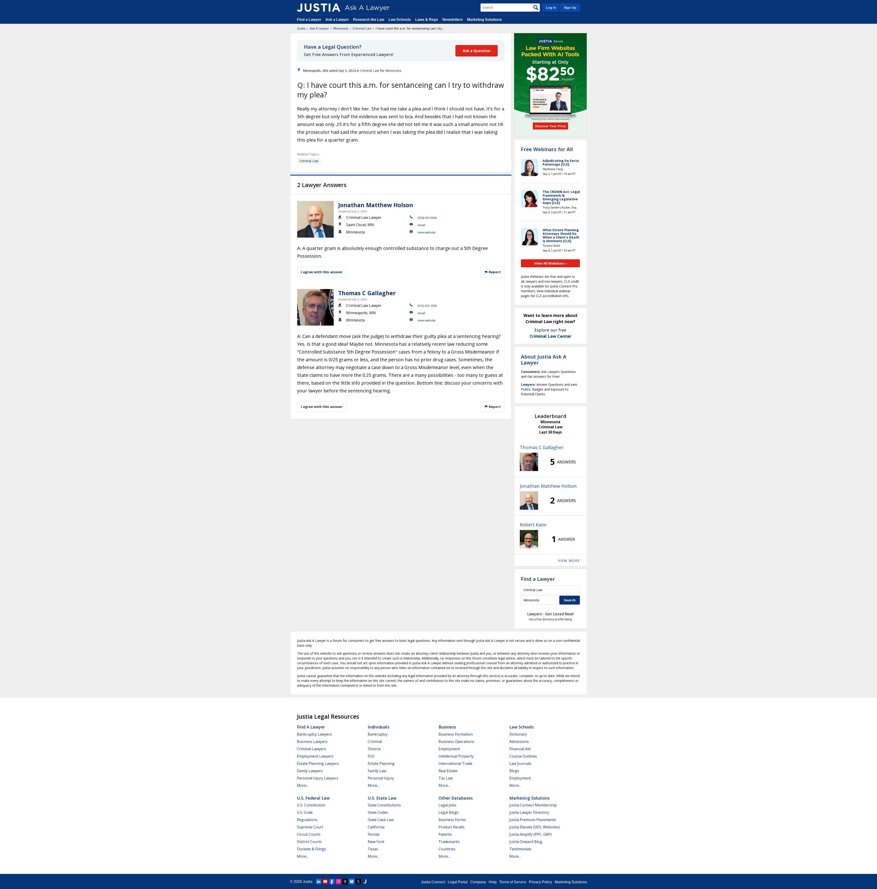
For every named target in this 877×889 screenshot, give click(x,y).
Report (494, 272)
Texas (373, 849)
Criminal (375, 741)
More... (302, 785)
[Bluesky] (351, 881)
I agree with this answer (322, 272)
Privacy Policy (540, 882)
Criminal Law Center (550, 336)
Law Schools (399, 19)
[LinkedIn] (318, 881)
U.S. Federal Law (313, 798)
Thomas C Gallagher (367, 293)
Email (421, 225)
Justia (301, 28)
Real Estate (447, 770)
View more (569, 560)
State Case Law (381, 819)
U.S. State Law (382, 798)
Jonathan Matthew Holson (375, 205)
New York (376, 841)
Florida (373, 834)
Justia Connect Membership (533, 805)
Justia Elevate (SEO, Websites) (534, 827)
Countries (446, 849)
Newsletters (452, 19)
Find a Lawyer (309, 19)
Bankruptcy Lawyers (314, 734)
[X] (358, 881)
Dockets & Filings (311, 849)
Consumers (530, 372)
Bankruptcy (378, 734)
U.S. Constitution (311, 805)
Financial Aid (519, 748)
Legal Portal (458, 882)
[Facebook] (332, 881)
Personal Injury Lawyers (317, 778)
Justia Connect (433, 882)
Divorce (374, 748)
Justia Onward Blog (525, 841)
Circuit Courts (308, 834)
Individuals (378, 727)
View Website (426, 232)
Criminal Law (362, 28)
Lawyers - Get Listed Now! (550, 613)
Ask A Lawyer (319, 28)
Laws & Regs (426, 19)
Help (493, 882)
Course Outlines (523, 756)
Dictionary (518, 734)
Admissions (519, 741)
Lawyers (528, 384)
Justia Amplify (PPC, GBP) (530, 834)
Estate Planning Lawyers (318, 763)
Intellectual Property (456, 756)
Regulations (307, 819)
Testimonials (520, 849)
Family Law (377, 770)
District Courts (309, 841)
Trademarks (449, 841)
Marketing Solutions (484, 19)
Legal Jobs (447, 805)
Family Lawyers (310, 770)
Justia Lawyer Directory (529, 812)
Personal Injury (381, 778)
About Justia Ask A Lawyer (543, 359)
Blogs (514, 770)
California (376, 827)
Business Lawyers (312, 741)
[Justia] (318, 7)
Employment (449, 748)
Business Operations (456, 741)
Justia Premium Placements (532, 819)
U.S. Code (305, 812)
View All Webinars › (550, 263)
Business (447, 727)
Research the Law (368, 19)
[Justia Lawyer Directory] (365, 881)
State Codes (378, 812)
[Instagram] (338, 881)
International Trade (455, 763)
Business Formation (455, 734)
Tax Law (445, 778)
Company (478, 882)
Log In (551, 7)
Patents (445, 834)
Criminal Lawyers (311, 748)
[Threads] (345, 881)
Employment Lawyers (315, 756)
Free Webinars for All (547, 149)
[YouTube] (325, 881)
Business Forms (452, 819)
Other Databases (455, 798)
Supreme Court (310, 827)
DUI (371, 756)
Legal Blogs (448, 812)
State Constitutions (384, 805)
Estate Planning (381, 763)
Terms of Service (512, 882)
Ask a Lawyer (337, 19)
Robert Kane (533, 525)
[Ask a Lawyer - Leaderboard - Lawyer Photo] (529, 462)
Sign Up (570, 7)
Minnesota (340, 28)
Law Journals (520, 763)
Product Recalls (451, 827)
